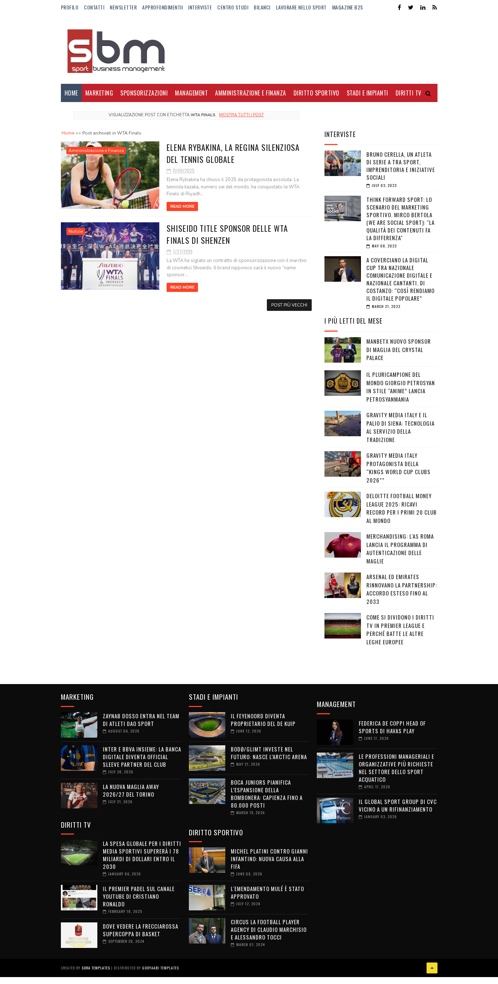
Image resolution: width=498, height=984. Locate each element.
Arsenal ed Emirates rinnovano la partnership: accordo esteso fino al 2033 (401, 589)
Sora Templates (96, 968)
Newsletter (123, 7)
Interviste (200, 7)
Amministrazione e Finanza (250, 93)
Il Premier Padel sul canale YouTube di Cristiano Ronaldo (139, 896)
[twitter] (410, 7)
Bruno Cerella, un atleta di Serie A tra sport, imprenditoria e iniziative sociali (400, 165)
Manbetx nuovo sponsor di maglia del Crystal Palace (398, 349)
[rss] (435, 7)
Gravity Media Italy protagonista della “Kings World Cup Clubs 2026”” (398, 467)
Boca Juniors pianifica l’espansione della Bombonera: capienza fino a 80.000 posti (267, 793)
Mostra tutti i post (241, 115)
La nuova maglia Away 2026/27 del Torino (131, 790)
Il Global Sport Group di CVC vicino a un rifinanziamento (398, 805)
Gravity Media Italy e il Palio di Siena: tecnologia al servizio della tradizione (400, 427)
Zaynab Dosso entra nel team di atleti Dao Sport (141, 719)
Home (71, 93)
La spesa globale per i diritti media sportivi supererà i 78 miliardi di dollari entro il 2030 (142, 854)
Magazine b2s (347, 7)
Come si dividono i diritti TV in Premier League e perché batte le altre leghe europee (400, 629)
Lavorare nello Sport (301, 7)
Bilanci (262, 7)
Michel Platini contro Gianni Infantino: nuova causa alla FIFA (269, 858)
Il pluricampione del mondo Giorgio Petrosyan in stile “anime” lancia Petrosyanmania (400, 386)
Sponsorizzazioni (144, 93)
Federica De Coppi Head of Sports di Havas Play (392, 727)
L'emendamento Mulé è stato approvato (267, 892)
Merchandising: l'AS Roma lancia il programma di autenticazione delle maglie (400, 548)
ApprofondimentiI (162, 7)
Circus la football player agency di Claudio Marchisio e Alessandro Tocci (269, 929)
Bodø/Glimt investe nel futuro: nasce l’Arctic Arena (269, 753)
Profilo (70, 7)
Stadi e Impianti (367, 93)
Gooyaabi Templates (160, 968)
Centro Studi (232, 7)
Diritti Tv (408, 93)
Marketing (99, 93)
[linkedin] (423, 7)
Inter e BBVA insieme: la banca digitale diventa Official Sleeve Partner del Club (142, 756)
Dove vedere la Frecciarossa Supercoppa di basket (140, 930)
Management (191, 93)
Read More (182, 206)
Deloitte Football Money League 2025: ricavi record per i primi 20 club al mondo (401, 508)
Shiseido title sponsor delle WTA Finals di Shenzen (227, 234)
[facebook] (399, 7)
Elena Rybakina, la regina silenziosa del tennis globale (233, 153)
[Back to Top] (432, 967)
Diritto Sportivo (316, 93)
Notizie (76, 231)
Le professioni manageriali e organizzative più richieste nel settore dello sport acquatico (396, 767)
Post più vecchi (289, 305)
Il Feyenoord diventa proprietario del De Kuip (263, 719)
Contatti (94, 7)
